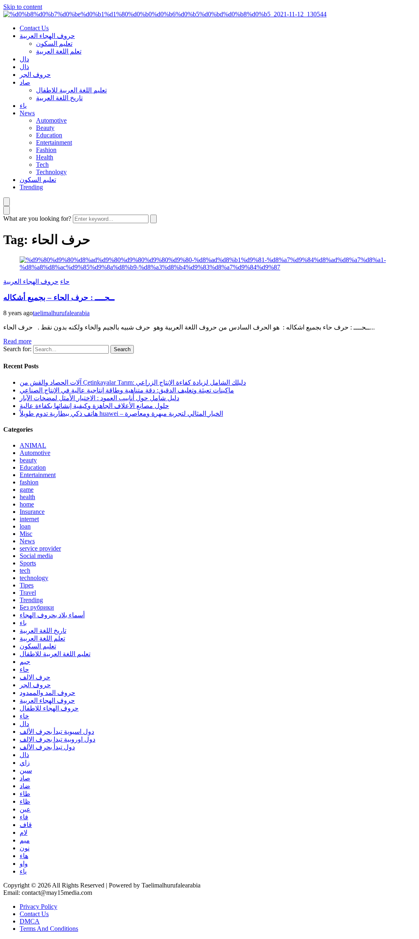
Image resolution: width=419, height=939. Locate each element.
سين (26, 770)
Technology (51, 171)
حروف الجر (35, 74)
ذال (24, 66)
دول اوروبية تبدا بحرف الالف (57, 739)
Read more (17, 341)
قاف (26, 824)
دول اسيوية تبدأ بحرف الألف (57, 731)
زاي (25, 762)
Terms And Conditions (49, 928)
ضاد (25, 785)
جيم (25, 661)
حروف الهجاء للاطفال (49, 708)
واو (24, 863)
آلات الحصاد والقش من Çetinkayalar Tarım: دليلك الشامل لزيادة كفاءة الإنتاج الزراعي (133, 382)
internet (29, 518)
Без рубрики (37, 607)
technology (34, 577)
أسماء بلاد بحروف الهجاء (52, 615)
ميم (25, 840)
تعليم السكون (54, 43)
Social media (36, 555)
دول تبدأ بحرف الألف (47, 747)
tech (25, 570)
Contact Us (34, 28)
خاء (24, 716)
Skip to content (22, 6)
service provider (40, 548)
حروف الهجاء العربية (47, 35)
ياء (23, 105)
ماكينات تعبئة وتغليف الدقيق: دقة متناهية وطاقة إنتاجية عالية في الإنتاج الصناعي (127, 390)
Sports (28, 563)
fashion (29, 482)
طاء (25, 793)
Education (49, 135)
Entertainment (54, 142)
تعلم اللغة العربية (58, 51)
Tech (42, 164)
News (27, 113)
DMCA (30, 921)
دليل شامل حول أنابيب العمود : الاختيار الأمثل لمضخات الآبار (99, 397)
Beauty (45, 127)
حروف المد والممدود (47, 692)
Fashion (46, 149)
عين (25, 809)
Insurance (32, 511)
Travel (28, 592)
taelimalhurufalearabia (61, 312)
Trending (31, 187)
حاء (65, 281)
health (27, 496)
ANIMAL (33, 445)
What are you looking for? (37, 218)
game (27, 489)
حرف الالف (35, 677)
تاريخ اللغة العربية (59, 97)
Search (122, 349)
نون (24, 848)
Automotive (51, 120)
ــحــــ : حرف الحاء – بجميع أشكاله (59, 297)
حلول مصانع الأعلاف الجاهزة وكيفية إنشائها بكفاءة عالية (94, 405)
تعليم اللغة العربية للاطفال (71, 90)
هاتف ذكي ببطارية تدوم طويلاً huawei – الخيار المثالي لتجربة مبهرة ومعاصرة (121, 413)
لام (23, 832)
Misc (26, 533)
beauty (28, 460)
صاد (25, 82)
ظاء (25, 801)
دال (24, 59)
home (27, 504)
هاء (24, 855)
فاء (24, 817)
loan (25, 526)
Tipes (27, 585)
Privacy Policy (38, 906)
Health (44, 157)
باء (23, 622)
